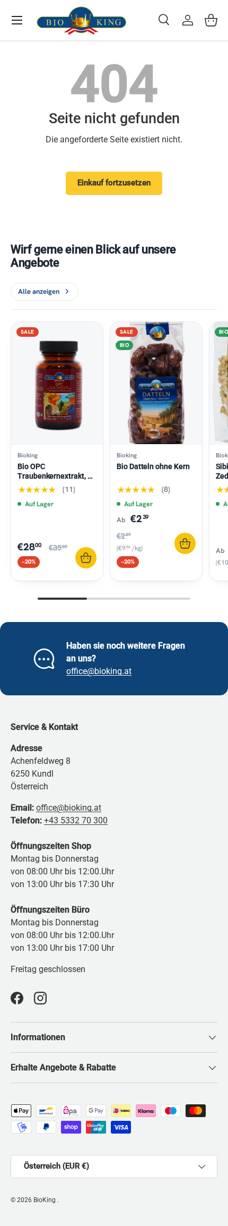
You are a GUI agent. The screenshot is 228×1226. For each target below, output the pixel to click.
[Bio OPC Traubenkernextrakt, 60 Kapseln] (57, 383)
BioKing (45, 1200)
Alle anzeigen (38, 291)
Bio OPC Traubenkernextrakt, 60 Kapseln (56, 476)
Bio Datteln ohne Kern (153, 466)
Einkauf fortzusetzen (114, 183)
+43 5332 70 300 (76, 820)
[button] (211, 20)
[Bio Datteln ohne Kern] (156, 383)
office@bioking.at (98, 671)
